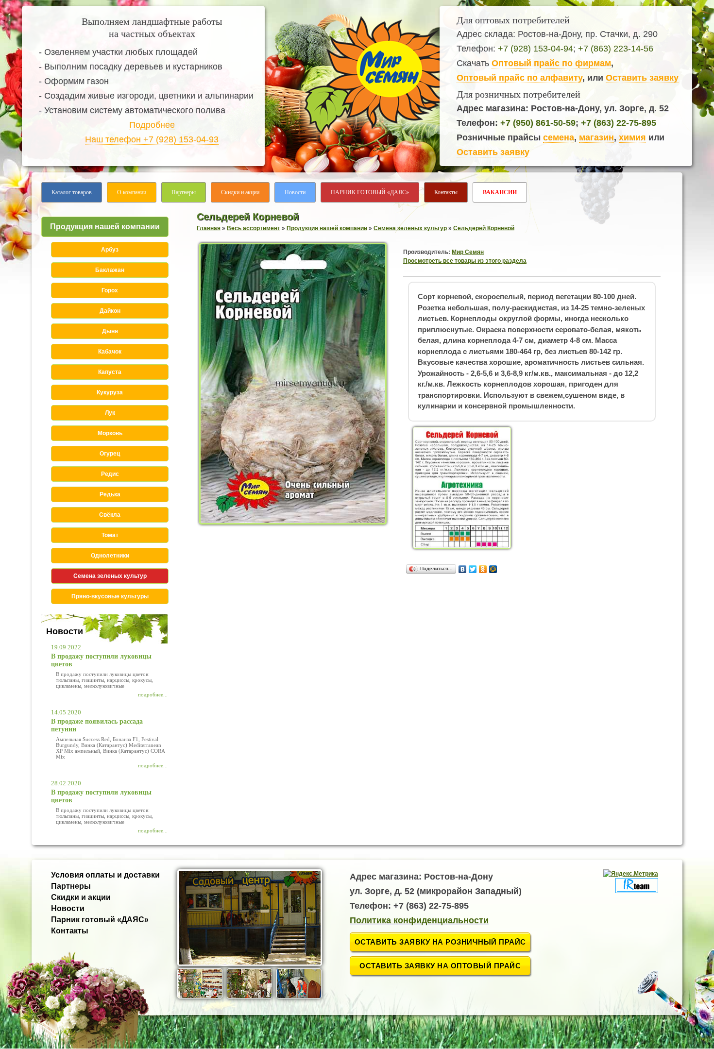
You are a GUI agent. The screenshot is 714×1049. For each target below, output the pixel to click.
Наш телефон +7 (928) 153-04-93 (152, 139)
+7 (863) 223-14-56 (615, 48)
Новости (295, 192)
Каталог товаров (71, 192)
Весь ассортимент (253, 228)
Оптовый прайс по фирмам (551, 63)
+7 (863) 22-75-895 (618, 123)
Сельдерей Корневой (483, 228)
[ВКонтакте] (463, 569)
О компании (131, 192)
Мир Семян (468, 252)
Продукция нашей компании (327, 228)
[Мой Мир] (493, 569)
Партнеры (183, 192)
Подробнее (152, 125)
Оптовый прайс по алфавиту (519, 78)
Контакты (446, 192)
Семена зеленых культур (410, 228)
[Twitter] (473, 569)
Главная (209, 228)
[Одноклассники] (483, 569)
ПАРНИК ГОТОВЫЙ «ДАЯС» (370, 192)
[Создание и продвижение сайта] (636, 891)
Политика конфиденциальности (419, 920)
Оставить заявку (642, 78)
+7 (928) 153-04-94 (535, 48)
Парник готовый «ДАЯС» (100, 919)
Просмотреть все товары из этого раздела (465, 260)
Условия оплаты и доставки (105, 875)
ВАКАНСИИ (500, 192)
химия (632, 137)
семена (558, 137)
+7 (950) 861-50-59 (538, 123)
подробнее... (153, 694)
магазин (596, 137)
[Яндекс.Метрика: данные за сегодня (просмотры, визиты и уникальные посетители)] (630, 873)
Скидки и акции (240, 192)
